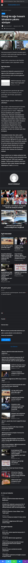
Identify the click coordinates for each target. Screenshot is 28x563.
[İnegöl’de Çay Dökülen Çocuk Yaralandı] (21, 241)
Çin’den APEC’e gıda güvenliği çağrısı (7, 246)
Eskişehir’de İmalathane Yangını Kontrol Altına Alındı (18, 415)
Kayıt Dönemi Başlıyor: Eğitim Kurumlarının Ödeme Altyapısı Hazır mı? (20, 256)
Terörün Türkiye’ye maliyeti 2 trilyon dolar (17, 372)
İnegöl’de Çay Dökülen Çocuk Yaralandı (19, 247)
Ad (2, 313)
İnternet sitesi (4, 324)
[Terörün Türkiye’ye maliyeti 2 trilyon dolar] (6, 374)
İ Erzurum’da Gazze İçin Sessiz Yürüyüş (12, 468)
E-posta (3, 319)
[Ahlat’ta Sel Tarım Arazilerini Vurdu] (6, 482)
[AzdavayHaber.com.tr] (14, 5)
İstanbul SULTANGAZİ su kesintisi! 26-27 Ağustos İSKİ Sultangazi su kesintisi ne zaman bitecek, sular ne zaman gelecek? (12, 73)
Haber (9, 10)
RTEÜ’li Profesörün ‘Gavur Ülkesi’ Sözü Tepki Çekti (18, 365)
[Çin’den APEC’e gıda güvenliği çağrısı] (7, 241)
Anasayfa (5, 10)
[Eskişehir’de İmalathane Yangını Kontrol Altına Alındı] (6, 416)
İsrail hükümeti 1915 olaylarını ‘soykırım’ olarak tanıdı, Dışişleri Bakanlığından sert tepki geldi (6, 276)
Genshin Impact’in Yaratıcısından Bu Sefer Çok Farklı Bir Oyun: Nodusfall (14, 385)
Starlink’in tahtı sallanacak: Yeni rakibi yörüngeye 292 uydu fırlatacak (17, 407)
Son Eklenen (14, 346)
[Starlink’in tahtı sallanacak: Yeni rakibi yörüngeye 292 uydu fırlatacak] (6, 406)
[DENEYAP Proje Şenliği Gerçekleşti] (21, 267)
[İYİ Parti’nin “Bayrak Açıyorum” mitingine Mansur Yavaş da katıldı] (6, 474)
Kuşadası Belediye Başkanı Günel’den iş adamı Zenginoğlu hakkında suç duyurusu (7, 257)
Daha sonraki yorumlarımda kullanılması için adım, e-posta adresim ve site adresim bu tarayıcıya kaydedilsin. (13, 333)
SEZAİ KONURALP (8, 26)
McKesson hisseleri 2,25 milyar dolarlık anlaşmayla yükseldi (12, 427)
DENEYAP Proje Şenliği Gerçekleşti (21, 273)
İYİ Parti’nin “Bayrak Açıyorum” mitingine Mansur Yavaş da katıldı (18, 473)
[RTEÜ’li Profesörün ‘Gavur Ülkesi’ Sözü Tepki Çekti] (5, 83)
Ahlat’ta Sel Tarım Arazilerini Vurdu (16, 480)
